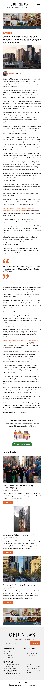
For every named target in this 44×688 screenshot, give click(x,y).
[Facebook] (19, 682)
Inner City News (33, 664)
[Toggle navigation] (38, 5)
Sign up (35, 643)
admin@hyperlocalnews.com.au (13, 665)
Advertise (9, 655)
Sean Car (11, 74)
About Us (9, 651)
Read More (8, 502)
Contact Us (9, 658)
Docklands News (33, 667)
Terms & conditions (33, 653)
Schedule (9, 653)
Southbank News (33, 669)
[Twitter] (26, 682)
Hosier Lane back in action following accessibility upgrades (18, 486)
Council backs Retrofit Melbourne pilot (19, 585)
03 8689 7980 (11, 668)
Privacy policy (31, 655)
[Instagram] (22, 682)
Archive (29, 651)
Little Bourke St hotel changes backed (18, 535)
